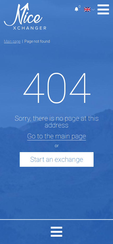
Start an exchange (56, 159)
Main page (12, 41)
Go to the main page (56, 136)
